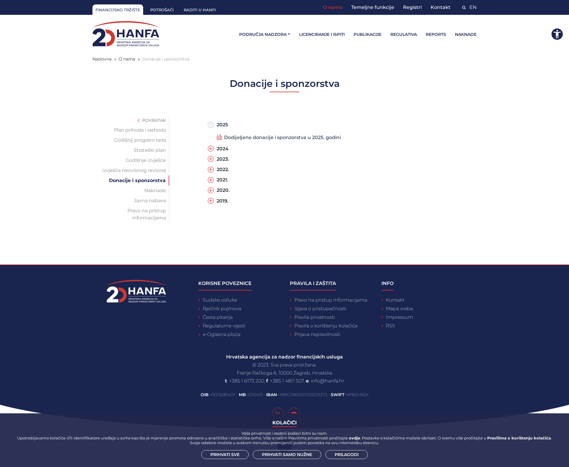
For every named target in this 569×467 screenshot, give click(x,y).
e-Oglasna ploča (221, 334)
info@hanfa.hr (327, 381)
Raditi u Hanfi (200, 9)
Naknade (466, 34)
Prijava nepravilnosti (317, 334)
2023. (223, 159)
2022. (223, 169)
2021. (222, 180)
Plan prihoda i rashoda (140, 130)
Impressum (399, 317)
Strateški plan (150, 150)
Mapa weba (399, 308)
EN (473, 7)
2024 (222, 149)
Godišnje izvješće (146, 160)
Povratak (153, 120)
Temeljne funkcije (372, 7)
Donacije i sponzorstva (137, 180)
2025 (222, 124)
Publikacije (367, 34)
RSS (390, 326)
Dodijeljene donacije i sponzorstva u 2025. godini (282, 137)
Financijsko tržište (117, 9)
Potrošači (162, 9)
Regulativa (403, 34)
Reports (436, 34)
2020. (223, 190)
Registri (412, 7)
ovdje (354, 438)
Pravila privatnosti (314, 317)
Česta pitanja (218, 317)
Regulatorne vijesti (224, 326)
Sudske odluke (220, 300)
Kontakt (440, 7)
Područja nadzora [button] (263, 34)
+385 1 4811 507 (287, 381)
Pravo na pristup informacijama (146, 214)
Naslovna (101, 59)
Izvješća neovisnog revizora (134, 170)
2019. (222, 201)
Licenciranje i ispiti (322, 34)
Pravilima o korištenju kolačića (519, 438)
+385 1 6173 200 (246, 381)
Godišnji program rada (140, 140)
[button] (557, 34)
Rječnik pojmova (222, 308)
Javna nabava (150, 200)
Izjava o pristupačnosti (320, 308)
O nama (332, 7)
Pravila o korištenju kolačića (325, 326)
